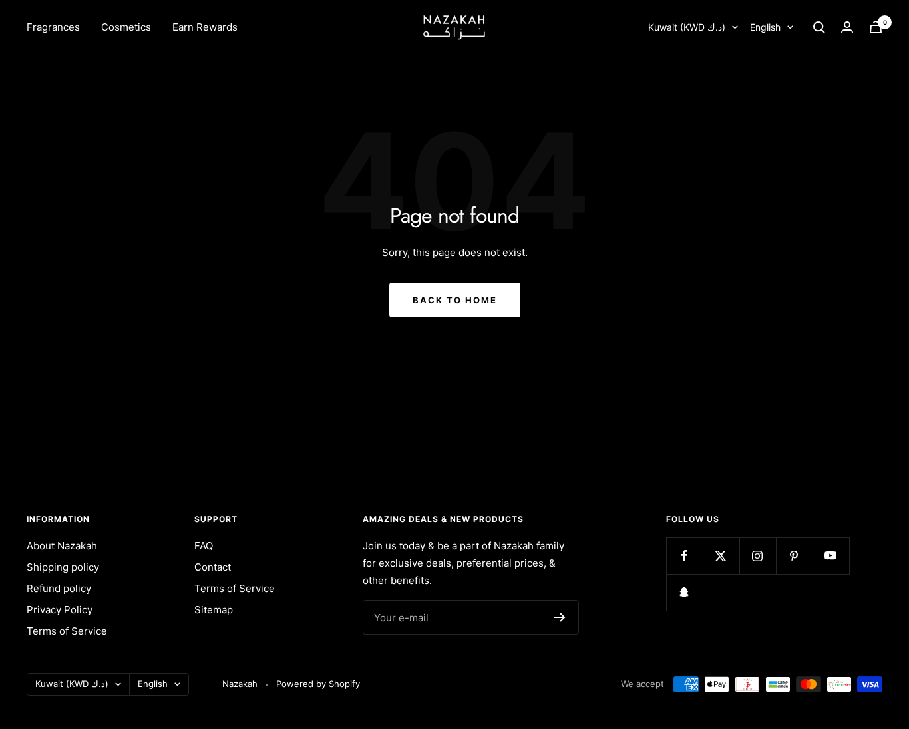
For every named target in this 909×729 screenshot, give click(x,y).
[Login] (847, 27)
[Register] (560, 617)
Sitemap (213, 609)
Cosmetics (126, 27)
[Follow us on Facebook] (684, 555)
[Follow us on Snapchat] (684, 592)
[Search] (819, 27)
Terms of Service (67, 631)
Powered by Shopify (318, 683)
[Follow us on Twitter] (721, 555)
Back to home (455, 300)
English (765, 27)
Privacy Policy (59, 609)
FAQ (203, 545)
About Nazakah (62, 545)
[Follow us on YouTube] (831, 555)
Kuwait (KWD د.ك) (686, 27)
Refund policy (59, 588)
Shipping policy (63, 567)
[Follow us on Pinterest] (794, 555)
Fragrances (53, 27)
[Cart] (875, 27)
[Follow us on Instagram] (757, 555)
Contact (212, 567)
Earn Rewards (205, 27)
